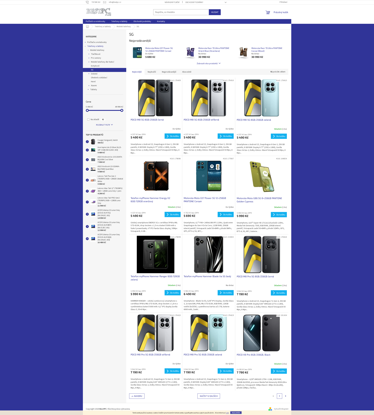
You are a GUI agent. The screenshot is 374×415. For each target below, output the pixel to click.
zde (227, 413)
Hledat (214, 12)
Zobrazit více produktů (207, 63)
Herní (93, 81)
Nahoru (138, 396)
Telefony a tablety (95, 46)
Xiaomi (94, 85)
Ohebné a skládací (99, 77)
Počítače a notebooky (97, 42)
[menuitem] (95, 21)
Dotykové (95, 65)
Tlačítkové (95, 54)
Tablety (93, 89)
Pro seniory (96, 58)
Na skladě (97, 119)
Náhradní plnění (172, 2)
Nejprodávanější (169, 71)
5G (92, 69)
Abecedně (186, 71)
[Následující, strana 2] (279, 396)
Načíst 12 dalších (209, 396)
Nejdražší (152, 71)
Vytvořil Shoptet (281, 409)
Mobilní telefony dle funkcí (102, 61)
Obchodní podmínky (194, 2)
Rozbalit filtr (103, 124)
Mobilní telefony (97, 50)
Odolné (94, 73)
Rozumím (236, 413)
